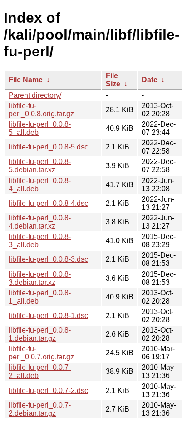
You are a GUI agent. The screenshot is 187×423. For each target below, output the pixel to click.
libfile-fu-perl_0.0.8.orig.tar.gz (41, 110)
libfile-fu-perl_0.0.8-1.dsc (48, 315)
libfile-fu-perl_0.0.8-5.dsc (48, 147)
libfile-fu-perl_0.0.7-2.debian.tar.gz (40, 409)
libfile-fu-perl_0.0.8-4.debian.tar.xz (40, 222)
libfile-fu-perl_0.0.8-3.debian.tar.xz (40, 278)
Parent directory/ (35, 95)
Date (149, 80)
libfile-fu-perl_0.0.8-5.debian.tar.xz (40, 166)
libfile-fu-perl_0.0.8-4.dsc (48, 203)
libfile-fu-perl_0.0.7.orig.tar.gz (41, 353)
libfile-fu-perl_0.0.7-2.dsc (48, 390)
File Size (113, 80)
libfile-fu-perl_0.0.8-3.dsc (48, 259)
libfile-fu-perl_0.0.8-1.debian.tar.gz (40, 334)
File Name (26, 80)
